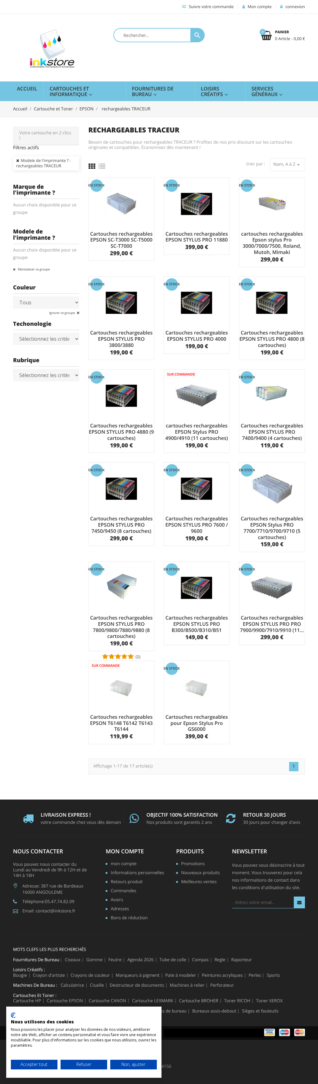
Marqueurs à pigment (137, 975)
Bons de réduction (129, 918)
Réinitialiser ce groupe (33, 269)
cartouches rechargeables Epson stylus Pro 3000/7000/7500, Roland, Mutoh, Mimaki (272, 243)
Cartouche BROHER (198, 1001)
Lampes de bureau (167, 1011)
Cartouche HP (27, 1001)
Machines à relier (187, 985)
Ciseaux (73, 960)
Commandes (123, 891)
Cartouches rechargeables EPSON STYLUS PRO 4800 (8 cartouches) (271, 338)
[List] (101, 166)
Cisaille (97, 985)
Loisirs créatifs (212, 91)
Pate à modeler (180, 975)
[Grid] (92, 166)
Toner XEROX (269, 1001)
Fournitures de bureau (153, 91)
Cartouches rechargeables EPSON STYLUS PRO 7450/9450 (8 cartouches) (121, 524)
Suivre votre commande (211, 6)
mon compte (125, 851)
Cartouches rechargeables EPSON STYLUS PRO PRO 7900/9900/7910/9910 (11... (272, 624)
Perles (254, 975)
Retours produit (127, 882)
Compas (200, 960)
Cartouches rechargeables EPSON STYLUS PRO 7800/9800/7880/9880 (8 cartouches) (121, 626)
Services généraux (265, 91)
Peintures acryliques (222, 975)
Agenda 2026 (140, 960)
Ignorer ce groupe (62, 313)
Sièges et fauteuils (260, 1011)
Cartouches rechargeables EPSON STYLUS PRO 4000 (197, 335)
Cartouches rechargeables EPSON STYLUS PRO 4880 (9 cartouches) (121, 431)
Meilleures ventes (198, 882)
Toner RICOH (237, 1001)
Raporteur (241, 960)
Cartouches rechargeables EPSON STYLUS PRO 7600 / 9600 (196, 524)
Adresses (120, 909)
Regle (219, 960)
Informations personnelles (137, 873)
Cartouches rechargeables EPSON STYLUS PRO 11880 (197, 236)
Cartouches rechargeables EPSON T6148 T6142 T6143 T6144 (121, 723)
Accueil (27, 88)
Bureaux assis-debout (214, 1011)
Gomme (94, 960)
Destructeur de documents (137, 985)
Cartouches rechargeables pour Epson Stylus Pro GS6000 (197, 723)
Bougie (20, 975)
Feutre (114, 960)
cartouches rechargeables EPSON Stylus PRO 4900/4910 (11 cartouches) (196, 431)
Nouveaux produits (200, 873)
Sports (273, 975)
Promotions (193, 864)
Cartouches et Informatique (69, 91)
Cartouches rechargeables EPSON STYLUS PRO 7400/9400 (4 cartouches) (272, 431)
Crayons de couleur (90, 975)
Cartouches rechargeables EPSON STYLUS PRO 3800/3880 (121, 338)
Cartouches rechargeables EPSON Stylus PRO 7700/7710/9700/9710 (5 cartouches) (272, 527)
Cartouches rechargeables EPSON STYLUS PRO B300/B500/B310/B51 (197, 624)
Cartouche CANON (107, 1001)
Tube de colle (172, 960)
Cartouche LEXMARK (152, 1001)
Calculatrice (72, 985)
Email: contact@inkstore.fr (48, 911)
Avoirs (117, 900)
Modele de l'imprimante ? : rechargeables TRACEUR (43, 163)
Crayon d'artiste (49, 975)
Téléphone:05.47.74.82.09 (48, 902)
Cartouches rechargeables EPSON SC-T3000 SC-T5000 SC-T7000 (121, 240)
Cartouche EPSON (65, 1001)
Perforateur (222, 985)
